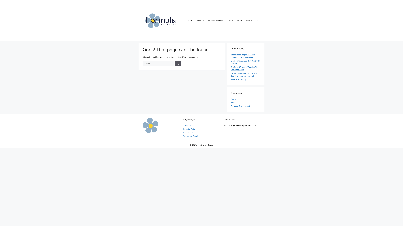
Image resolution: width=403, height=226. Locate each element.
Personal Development (216, 20)
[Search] (178, 63)
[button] (257, 20)
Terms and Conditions (192, 136)
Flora (231, 20)
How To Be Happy (238, 79)
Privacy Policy (189, 133)
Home (190, 20)
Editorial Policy (189, 129)
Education (200, 20)
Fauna (239, 20)
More (248, 20)
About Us (187, 125)
